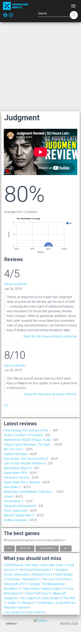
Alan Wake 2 (12, 487)
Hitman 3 (28, 603)
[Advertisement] (40, 66)
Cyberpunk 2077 (15, 584)
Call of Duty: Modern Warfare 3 (25, 463)
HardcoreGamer (15, 284)
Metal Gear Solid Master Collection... (29, 492)
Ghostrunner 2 (13, 501)
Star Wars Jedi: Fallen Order (44, 565)
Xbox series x (47, 548)
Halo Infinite (31, 589)
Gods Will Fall (65, 603)
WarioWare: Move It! (18, 468)
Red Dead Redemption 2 (36, 570)
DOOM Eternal (14, 565)
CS (6, 405)
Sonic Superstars (15, 510)
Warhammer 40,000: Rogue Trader (27, 440)
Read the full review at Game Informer (51, 394)
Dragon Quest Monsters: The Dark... (28, 444)
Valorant (23, 607)
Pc (9, 548)
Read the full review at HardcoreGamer (50, 336)
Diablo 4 (14, 603)
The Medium (45, 603)
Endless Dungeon (15, 520)
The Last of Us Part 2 (57, 579)
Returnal (10, 607)
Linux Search (35, 612)
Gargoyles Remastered (20, 506)
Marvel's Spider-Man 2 (19, 515)
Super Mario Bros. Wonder (22, 482)
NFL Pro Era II (13, 449)
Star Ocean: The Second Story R (26, 459)
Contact (11, 623)
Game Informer (14, 365)
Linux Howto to (14, 612)
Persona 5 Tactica (16, 477)
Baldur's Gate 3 (53, 589)
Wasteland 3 (31, 579)
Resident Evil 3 (42, 574)
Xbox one (25, 548)
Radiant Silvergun (15, 454)
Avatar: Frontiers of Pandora (23, 435)
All (66, 548)
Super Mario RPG (15, 473)
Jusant (8, 496)
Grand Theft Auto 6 (38, 593)
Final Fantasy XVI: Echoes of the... (27, 430)
